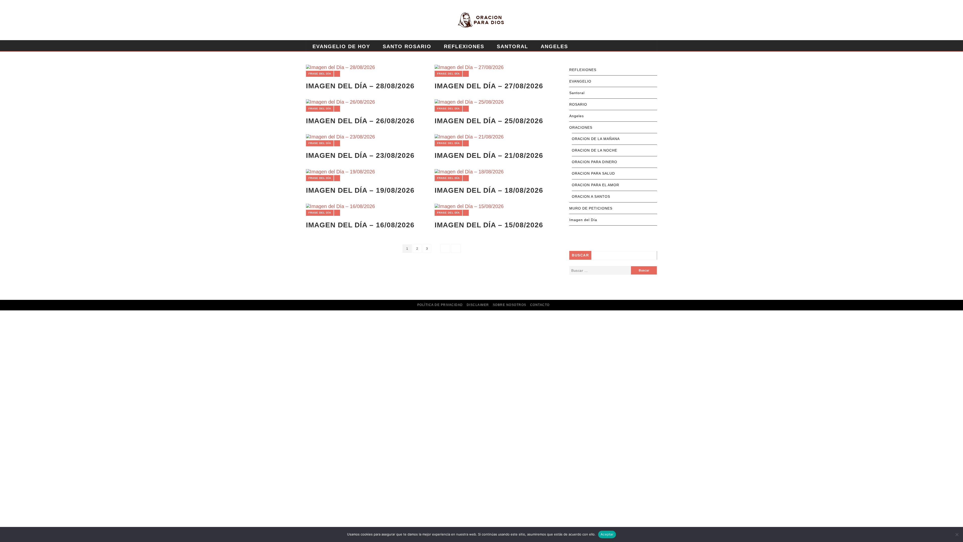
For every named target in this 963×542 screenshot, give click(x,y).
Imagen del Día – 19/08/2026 (360, 190)
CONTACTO (540, 305)
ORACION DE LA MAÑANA (596, 139)
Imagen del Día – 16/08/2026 (360, 225)
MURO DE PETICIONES (424, 59)
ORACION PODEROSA (343, 59)
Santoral (512, 46)
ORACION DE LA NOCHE (594, 150)
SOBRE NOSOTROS (509, 305)
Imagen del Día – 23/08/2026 (360, 155)
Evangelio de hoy (341, 46)
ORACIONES (580, 127)
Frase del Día (319, 73)
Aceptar (607, 534)
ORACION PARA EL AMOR (595, 185)
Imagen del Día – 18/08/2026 (489, 190)
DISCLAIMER (478, 305)
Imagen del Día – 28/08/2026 (360, 86)
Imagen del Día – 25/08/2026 (489, 121)
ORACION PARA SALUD (593, 173)
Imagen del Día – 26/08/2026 (360, 121)
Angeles (554, 46)
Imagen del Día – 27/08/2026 (489, 86)
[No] (956, 534)
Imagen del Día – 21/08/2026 (489, 155)
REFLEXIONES (464, 46)
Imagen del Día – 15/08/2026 (489, 225)
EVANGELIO (580, 81)
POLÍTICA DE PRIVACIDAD (440, 305)
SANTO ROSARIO (407, 46)
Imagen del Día (583, 220)
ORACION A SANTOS (591, 196)
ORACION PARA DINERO (594, 162)
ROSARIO (578, 104)
